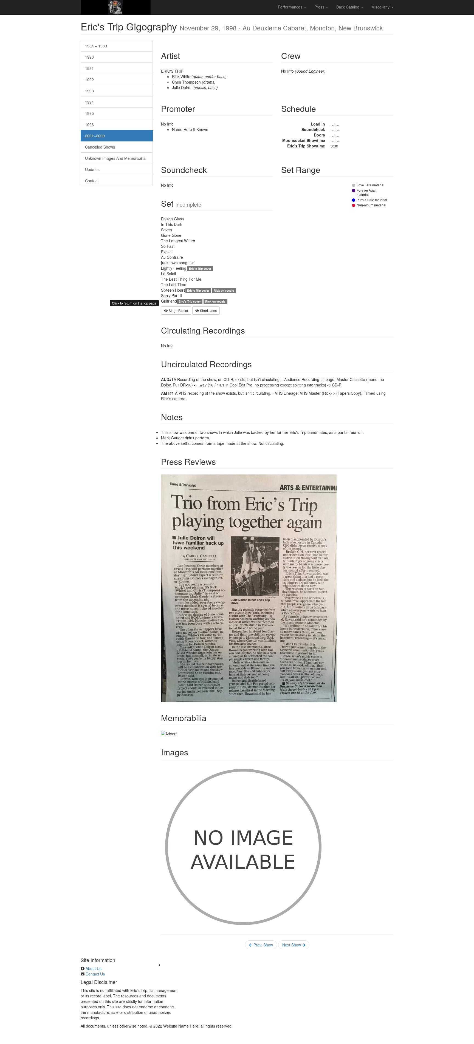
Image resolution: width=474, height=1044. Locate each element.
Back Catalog (348, 7)
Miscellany (381, 7)
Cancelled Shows (100, 147)
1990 (89, 57)
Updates (92, 169)
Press (319, 7)
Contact (91, 180)
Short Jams (208, 310)
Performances (290, 7)
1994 (89, 102)
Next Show (292, 945)
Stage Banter (178, 310)
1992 (89, 79)
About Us (93, 968)
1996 (89, 124)
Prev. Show (262, 945)
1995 (89, 113)
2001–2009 (95, 135)
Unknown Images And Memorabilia (115, 158)
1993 (89, 90)
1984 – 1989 (96, 46)
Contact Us (95, 974)
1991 (89, 68)
